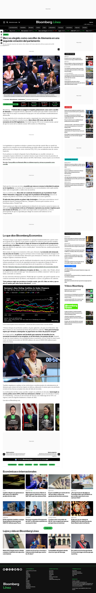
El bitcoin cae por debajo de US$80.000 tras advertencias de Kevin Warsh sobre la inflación (81, 521)
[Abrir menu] (4, 22)
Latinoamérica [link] (52, 27)
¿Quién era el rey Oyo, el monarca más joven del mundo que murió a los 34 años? (36, 552)
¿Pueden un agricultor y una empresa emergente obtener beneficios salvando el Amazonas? (74, 318)
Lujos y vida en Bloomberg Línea (21, 531)
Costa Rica (28, 584)
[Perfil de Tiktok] (18, 569)
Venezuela (28, 576)
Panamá (27, 581)
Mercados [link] (31, 27)
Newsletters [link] (22, 27)
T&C (73, 575)
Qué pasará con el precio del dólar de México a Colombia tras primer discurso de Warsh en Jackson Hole (75, 185)
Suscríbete (74, 570)
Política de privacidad (76, 571)
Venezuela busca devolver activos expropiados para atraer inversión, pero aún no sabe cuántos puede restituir (75, 83)
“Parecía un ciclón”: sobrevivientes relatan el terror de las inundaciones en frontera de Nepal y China (74, 126)
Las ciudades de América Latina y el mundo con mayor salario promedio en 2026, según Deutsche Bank (74, 70)
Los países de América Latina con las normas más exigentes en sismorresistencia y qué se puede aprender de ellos (74, 76)
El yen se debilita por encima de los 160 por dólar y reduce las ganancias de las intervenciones (74, 172)
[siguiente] (59, 454)
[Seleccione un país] (19, 22)
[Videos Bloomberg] (79, 286)
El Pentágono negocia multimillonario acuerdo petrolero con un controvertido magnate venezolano (75, 136)
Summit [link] (38, 27)
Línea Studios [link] (69, 27)
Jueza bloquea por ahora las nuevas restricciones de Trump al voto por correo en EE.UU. (74, 131)
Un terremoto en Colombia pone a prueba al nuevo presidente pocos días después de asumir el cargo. (74, 296)
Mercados (51, 571)
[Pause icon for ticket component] (4, 31)
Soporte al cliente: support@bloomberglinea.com (82, 584)
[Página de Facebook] (4, 569)
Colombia (28, 575)
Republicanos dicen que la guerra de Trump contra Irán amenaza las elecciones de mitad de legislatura (47, 455)
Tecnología (74, 574)
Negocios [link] (77, 27)
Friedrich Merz (28, 464)
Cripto (50, 575)
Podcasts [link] (85, 27)
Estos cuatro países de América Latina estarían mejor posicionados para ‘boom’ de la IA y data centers (75, 240)
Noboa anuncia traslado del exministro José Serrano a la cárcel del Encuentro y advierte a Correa (74, 112)
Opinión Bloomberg (70, 266)
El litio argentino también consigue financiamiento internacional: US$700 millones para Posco (13, 521)
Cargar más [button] (48, 528)
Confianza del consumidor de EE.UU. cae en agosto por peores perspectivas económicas (58, 521)
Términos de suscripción (77, 573)
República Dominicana (30, 586)
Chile (27, 578)
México (27, 573)
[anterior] (4, 454)
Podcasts (51, 578)
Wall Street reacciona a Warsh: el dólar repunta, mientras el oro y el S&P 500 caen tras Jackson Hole (75, 166)
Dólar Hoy (51, 573)
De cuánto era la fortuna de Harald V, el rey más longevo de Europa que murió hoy (82, 552)
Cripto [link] (44, 27)
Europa (35, 464)
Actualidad (51, 574)
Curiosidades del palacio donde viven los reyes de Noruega (58, 551)
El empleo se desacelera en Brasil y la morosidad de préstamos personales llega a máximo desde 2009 (74, 117)
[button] (59, 49)
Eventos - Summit (75, 581)
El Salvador (28, 585)
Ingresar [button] (91, 22)
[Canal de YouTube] (10, 569)
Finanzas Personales (53, 576)
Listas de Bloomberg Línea (54, 579)
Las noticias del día (12, 464)
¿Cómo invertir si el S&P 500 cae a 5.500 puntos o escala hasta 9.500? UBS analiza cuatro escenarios (74, 257)
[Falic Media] (84, 24)
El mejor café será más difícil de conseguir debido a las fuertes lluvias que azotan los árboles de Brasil (74, 323)
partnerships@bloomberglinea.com (79, 582)
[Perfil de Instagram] (12, 569)
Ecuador (28, 580)
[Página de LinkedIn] (15, 569)
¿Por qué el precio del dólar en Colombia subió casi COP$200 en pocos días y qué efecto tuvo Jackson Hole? (75, 179)
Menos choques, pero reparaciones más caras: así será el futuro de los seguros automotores (15, 454)
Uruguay (28, 583)
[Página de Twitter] (7, 569)
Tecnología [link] (60, 27)
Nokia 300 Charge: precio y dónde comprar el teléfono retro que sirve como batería (13, 552)
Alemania (21, 464)
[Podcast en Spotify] (21, 569)
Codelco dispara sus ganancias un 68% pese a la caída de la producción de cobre (13, 494)
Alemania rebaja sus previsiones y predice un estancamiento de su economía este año (33, 267)
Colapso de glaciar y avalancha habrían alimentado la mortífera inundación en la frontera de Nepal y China (73, 313)
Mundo (6, 34)
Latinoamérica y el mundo (31, 570)
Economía (51, 570)
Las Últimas (52, 464)
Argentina (28, 574)
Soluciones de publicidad (77, 585)
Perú (27, 579)
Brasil (27, 571)
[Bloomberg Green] (79, 306)
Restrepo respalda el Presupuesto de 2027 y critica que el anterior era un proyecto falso (36, 521)
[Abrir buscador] (7, 22)
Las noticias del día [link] (13, 27)
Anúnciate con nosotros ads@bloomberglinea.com (82, 583)
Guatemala (28, 588)
